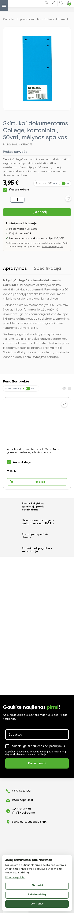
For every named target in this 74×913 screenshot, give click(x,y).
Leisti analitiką (37, 894)
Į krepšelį (40, 212)
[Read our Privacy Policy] (66, 752)
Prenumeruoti (37, 763)
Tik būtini (37, 885)
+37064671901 (21, 791)
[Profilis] (53, 3)
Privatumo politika (15, 877)
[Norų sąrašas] (61, 3)
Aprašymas (15, 268)
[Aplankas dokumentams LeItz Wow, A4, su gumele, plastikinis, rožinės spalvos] (37, 443)
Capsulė (8, 19)
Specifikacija (47, 268)
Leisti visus (37, 904)
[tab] (16, 268)
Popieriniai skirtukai (29, 19)
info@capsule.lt (22, 800)
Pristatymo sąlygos (52, 246)
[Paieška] (46, 3)
